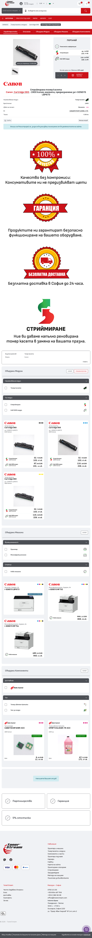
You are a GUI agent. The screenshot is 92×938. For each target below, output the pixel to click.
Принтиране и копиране (57, 867)
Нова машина (57, 618)
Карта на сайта (54, 865)
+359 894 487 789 (55, 892)
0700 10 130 (52, 890)
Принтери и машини (55, 848)
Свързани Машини (61, 32)
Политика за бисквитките (58, 878)
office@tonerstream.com (57, 898)
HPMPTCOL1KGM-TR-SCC (59, 728)
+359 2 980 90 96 (54, 895)
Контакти (7, 898)
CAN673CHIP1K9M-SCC (14, 728)
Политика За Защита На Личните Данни (27, 935)
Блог (5, 892)
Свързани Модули (43, 32)
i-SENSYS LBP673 (11, 589)
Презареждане (53, 873)
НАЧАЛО (5, 24)
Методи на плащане (55, 875)
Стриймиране (53, 870)
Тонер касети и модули (19, 24)
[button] (46, 381)
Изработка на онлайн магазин (72, 935)
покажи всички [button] (81, 371)
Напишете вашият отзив (46, 778)
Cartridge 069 (34, 24)
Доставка (7, 895)
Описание (26, 32)
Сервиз (50, 862)
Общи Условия (6, 935)
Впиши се (14, 126)
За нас (5, 900)
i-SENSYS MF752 (56, 589)
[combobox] (52, 11)
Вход (26, 2)
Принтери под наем (55, 856)
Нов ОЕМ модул (13, 464)
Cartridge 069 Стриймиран (51, 24)
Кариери (51, 859)
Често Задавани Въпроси (13, 890)
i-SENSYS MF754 (11, 626)
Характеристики (10, 32)
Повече (85, 361)
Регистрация (29, 4)
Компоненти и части (56, 854)
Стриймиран (13, 458)
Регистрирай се (24, 126)
